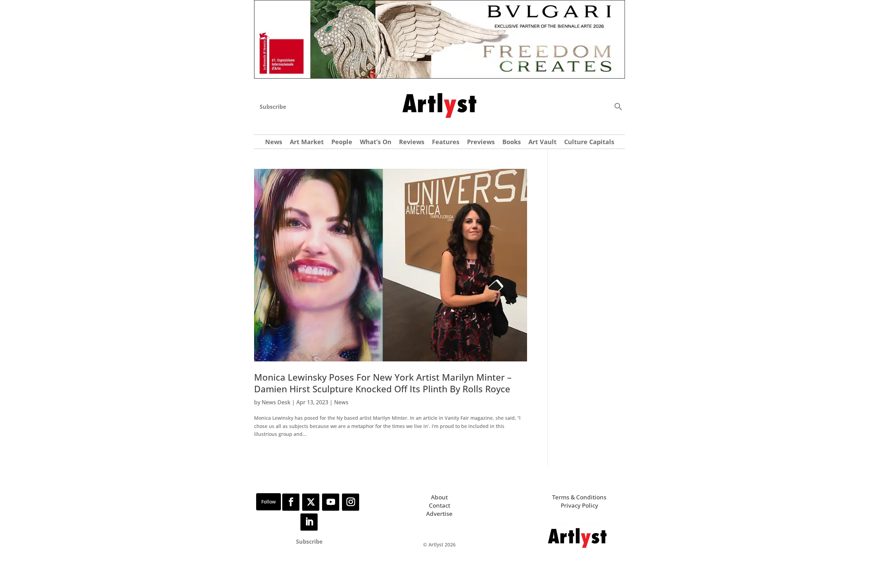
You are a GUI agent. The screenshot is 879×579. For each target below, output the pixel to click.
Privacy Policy (579, 505)
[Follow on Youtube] (330, 502)
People (341, 142)
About (439, 497)
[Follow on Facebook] (290, 502)
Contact (439, 505)
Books (511, 142)
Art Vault (542, 142)
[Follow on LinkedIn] (309, 522)
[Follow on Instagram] (350, 502)
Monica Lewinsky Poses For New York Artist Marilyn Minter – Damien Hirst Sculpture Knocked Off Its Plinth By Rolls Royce (383, 383)
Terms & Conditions (579, 497)
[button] (618, 106)
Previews (481, 142)
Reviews (411, 142)
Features (445, 142)
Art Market (307, 142)
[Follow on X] (310, 502)
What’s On (375, 142)
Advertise (439, 514)
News (273, 142)
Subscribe (273, 107)
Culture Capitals (589, 142)
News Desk (276, 402)
